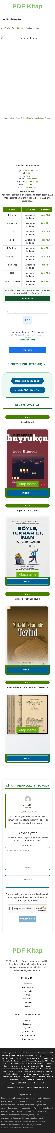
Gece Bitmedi (27, 422)
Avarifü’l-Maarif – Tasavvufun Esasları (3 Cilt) (27, 687)
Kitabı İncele (27, 493)
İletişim (27, 1006)
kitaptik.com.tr (48, 1108)
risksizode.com (16, 1111)
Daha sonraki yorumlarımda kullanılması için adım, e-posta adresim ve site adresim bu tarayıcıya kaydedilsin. (27, 897)
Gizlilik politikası (28, 987)
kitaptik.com (28, 1128)
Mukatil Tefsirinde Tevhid (27, 598)
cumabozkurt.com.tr (9, 1108)
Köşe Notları (27, 999)
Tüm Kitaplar (17, 28)
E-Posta (26, 879)
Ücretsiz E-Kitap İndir (27, 380)
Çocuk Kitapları (27, 1031)
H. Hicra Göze (26, 118)
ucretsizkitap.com (8, 1105)
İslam (13, 118)
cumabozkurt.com (40, 1101)
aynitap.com (41, 1105)
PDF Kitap (26, 1083)
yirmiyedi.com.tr (30, 1111)
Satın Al (44, 215)
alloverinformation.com (25, 1105)
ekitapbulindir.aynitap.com (41, 1098)
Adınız (27, 867)
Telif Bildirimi (27, 1002)
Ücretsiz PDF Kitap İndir (27, 390)
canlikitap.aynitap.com (20, 1098)
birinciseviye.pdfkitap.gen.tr (32, 1118)
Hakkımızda (27, 983)
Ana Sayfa (5, 28)
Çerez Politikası (27, 991)
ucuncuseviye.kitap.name (11, 1118)
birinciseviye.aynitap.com (10, 1124)
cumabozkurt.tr (25, 1108)
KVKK (27, 995)
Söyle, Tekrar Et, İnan (27, 510)
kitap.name (38, 1087)
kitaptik (45, 1087)
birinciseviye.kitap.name (10, 1114)
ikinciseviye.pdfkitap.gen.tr (11, 1121)
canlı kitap (29, 1087)
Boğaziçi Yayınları (44, 118)
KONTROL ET (27, 298)
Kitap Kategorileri (13, 19)
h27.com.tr (36, 1108)
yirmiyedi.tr (42, 1111)
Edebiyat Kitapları (27, 1039)
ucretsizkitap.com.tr (23, 1101)
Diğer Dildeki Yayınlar (27, 1035)
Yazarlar (27, 1020)
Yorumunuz (27, 845)
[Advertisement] (27, 142)
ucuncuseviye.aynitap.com (11, 1128)
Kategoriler (27, 1024)
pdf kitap (10, 1087)
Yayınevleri (28, 1028)
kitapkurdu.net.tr (7, 1101)
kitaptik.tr (5, 1111)
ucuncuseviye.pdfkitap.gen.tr (34, 1121)
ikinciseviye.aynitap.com (31, 1124)
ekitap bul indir (19, 1087)
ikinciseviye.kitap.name (30, 1114)
